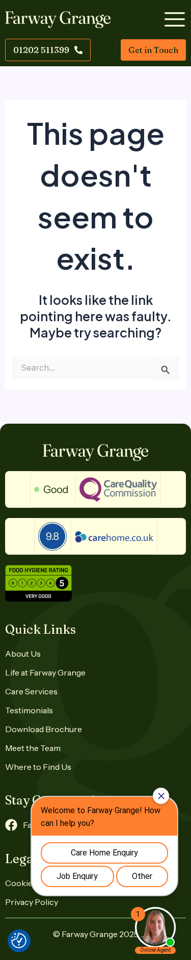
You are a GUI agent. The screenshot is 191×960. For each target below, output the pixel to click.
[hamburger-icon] (173, 19)
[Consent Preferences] (19, 940)
